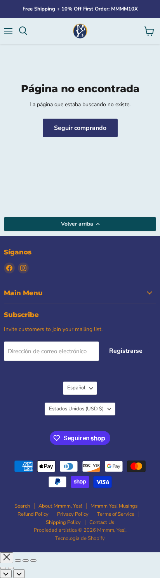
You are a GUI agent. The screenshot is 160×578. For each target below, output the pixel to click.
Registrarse (126, 351)
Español (76, 387)
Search (22, 506)
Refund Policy (33, 514)
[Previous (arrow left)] (3, 568)
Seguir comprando (80, 128)
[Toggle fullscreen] (26, 560)
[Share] (18, 560)
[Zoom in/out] (33, 560)
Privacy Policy (73, 514)
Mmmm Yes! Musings (113, 506)
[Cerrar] (6, 557)
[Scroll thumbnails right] (19, 573)
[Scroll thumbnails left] (6, 573)
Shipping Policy (63, 522)
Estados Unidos (76, 408)
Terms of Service (115, 514)
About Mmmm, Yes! (60, 506)
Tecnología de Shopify (80, 538)
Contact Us (101, 522)
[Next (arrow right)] (11, 568)
